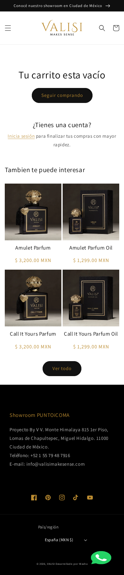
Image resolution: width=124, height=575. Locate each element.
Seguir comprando (62, 95)
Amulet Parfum (33, 247)
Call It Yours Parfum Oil (91, 334)
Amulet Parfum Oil (91, 247)
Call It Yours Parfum (33, 334)
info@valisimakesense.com (55, 464)
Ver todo (62, 368)
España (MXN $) (59, 539)
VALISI (51, 563)
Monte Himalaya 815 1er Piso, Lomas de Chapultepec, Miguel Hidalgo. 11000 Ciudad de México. (59, 438)
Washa (83, 563)
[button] (8, 28)
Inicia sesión (21, 136)
